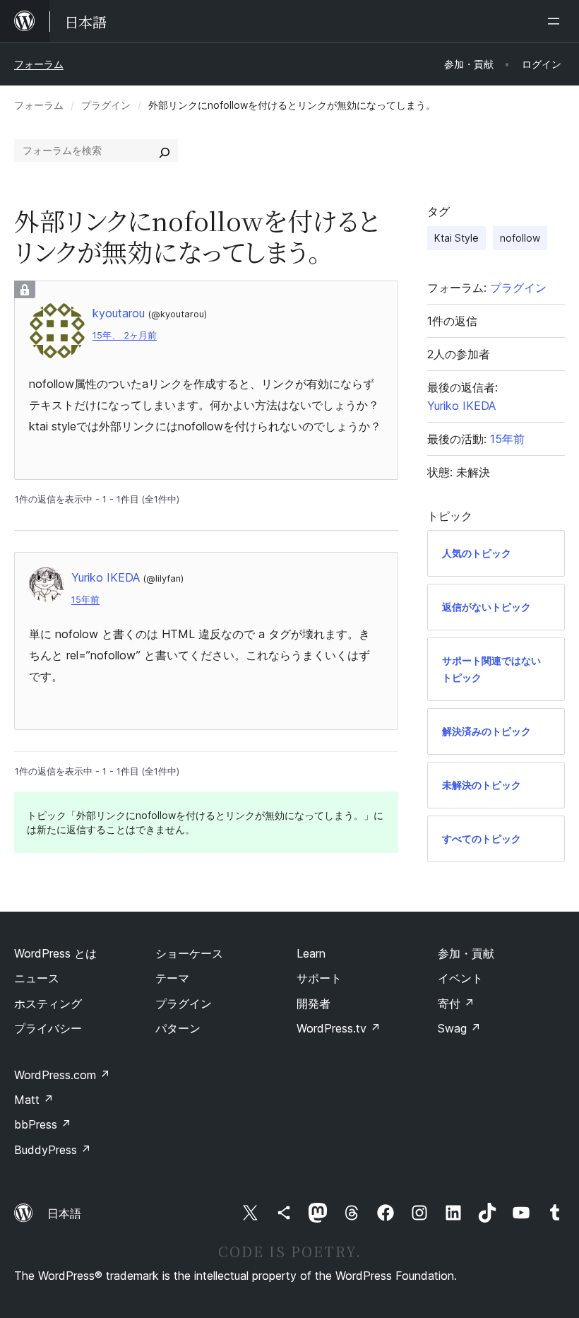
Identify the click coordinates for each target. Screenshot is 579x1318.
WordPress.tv (339, 1028)
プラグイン (106, 105)
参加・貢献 (466, 953)
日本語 (64, 1213)
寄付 (456, 1003)
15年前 (85, 599)
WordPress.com (62, 1075)
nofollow (520, 238)
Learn (311, 953)
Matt (34, 1100)
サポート (319, 978)
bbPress (42, 1124)
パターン (178, 1028)
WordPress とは (55, 953)
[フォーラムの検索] (164, 150)
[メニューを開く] (556, 21)
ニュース (36, 978)
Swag (459, 1028)
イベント (460, 978)
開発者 (313, 1003)
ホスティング (48, 1003)
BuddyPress (52, 1150)
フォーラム (39, 64)
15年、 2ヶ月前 (124, 335)
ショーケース (189, 953)
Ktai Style (456, 238)
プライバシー (48, 1028)
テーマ (172, 978)
